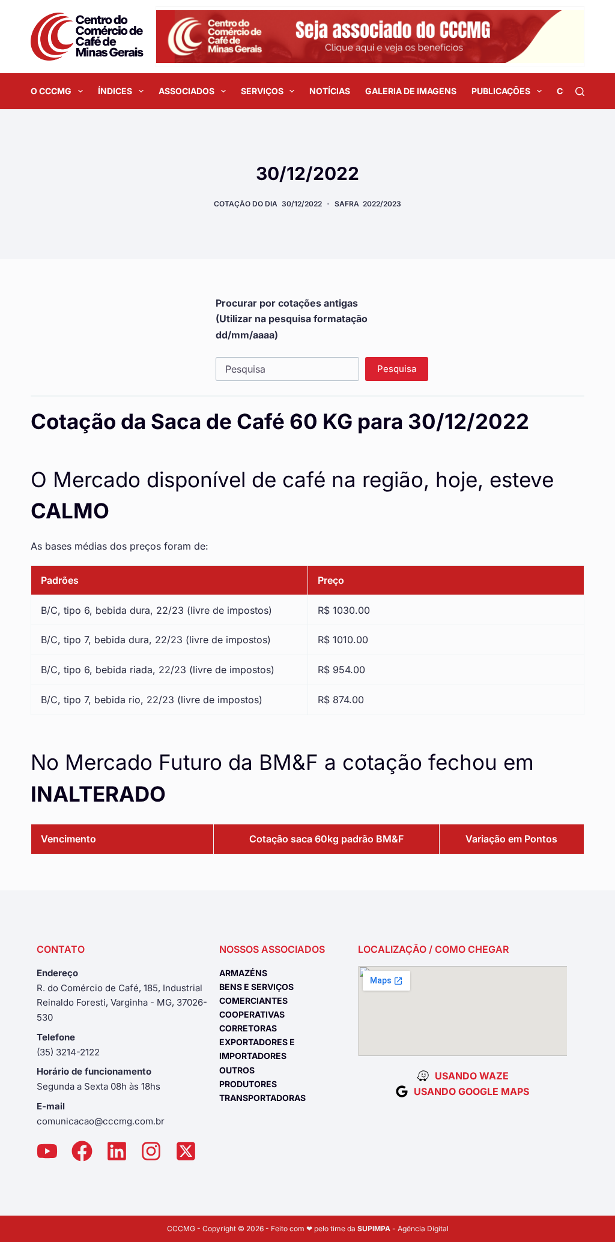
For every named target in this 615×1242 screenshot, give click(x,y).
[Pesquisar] (579, 91)
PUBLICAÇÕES (500, 91)
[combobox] (287, 369)
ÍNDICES (115, 91)
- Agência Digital (403, 1228)
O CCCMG (51, 91)
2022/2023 (382, 203)
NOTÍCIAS (329, 91)
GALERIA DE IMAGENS (410, 91)
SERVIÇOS (262, 91)
